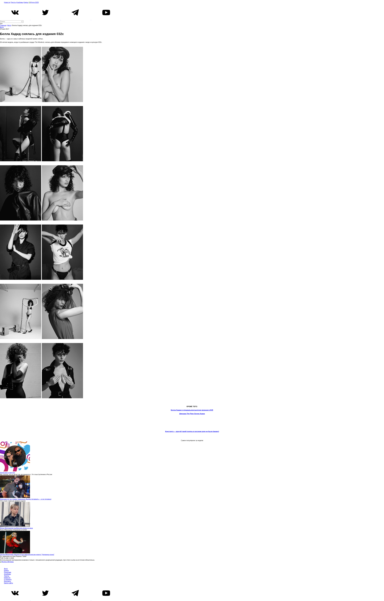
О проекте (8, 579)
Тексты (13, 2)
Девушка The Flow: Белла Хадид (192, 414)
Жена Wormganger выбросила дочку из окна (16, 528)
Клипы (26, 2)
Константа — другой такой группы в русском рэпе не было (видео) (192, 431)
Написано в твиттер (7, 473)
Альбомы (19, 2)
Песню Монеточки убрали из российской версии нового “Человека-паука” (27, 554)
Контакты (7, 581)
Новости (7, 2)
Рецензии (7, 572)
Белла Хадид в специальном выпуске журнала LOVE (192, 410)
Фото (2, 27)
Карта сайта (8, 583)
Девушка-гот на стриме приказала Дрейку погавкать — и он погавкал (25, 499)
